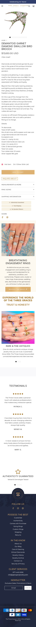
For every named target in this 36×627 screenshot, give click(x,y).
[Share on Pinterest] (7, 217)
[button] (10, 37)
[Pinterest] (23, 508)
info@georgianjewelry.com (18, 575)
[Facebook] (13, 508)
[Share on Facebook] (2, 217)
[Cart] (33, 6)
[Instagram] (18, 508)
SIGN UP (27, 587)
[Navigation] (2, 6)
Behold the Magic (17, 289)
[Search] (29, 6)
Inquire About (10, 179)
